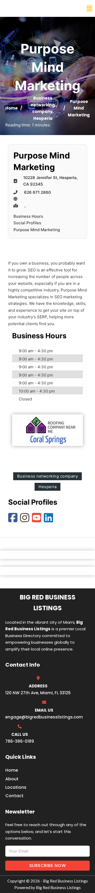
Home (11, 108)
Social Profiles (27, 222)
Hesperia (43, 118)
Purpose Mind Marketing (36, 229)
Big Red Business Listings (39, 8)
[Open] (89, 8)
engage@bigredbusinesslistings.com (44, 717)
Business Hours (28, 216)
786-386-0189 (19, 741)
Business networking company (43, 104)
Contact (14, 796)
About (11, 779)
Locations (15, 787)
